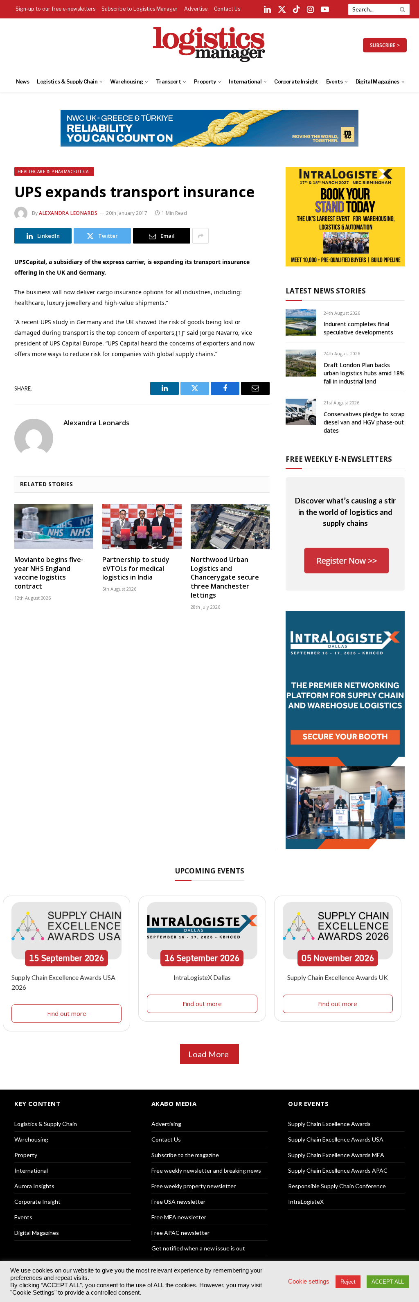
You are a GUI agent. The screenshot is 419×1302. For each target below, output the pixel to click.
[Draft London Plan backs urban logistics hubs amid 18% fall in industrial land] (301, 363)
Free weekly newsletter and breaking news (206, 1170)
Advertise (195, 9)
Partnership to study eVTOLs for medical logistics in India (135, 568)
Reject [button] (348, 1282)
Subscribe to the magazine (185, 1154)
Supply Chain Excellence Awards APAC (337, 1170)
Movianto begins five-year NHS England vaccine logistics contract (48, 573)
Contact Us (227, 9)
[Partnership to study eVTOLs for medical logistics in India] (141, 526)
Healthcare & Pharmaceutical (54, 171)
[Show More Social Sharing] (200, 236)
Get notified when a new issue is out (198, 1248)
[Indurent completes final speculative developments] (301, 322)
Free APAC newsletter (180, 1232)
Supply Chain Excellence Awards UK (337, 977)
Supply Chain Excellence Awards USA (335, 1139)
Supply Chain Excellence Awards (329, 1123)
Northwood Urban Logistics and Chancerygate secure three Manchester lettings (225, 577)
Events (334, 82)
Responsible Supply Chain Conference (337, 1185)
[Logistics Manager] (209, 45)
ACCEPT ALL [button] (388, 1282)
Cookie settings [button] (308, 1281)
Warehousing (126, 82)
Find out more (66, 1013)
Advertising (166, 1123)
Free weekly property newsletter (193, 1185)
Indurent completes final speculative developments (358, 328)
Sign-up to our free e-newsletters (55, 9)
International (245, 82)
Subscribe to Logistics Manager (139, 9)
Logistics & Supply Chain (67, 82)
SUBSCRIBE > (385, 45)
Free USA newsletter (178, 1201)
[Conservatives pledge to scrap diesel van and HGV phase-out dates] (301, 412)
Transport (168, 82)
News (22, 82)
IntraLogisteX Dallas (202, 977)
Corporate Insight (296, 82)
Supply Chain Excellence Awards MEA (336, 1154)
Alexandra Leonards (68, 213)
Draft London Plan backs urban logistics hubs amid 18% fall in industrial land (364, 373)
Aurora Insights (34, 1185)
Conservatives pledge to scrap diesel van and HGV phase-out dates (364, 422)
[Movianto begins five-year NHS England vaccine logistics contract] (53, 526)
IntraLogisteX (306, 1201)
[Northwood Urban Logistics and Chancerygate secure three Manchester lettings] (230, 526)
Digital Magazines (377, 82)
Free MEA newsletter (178, 1217)
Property (205, 82)
